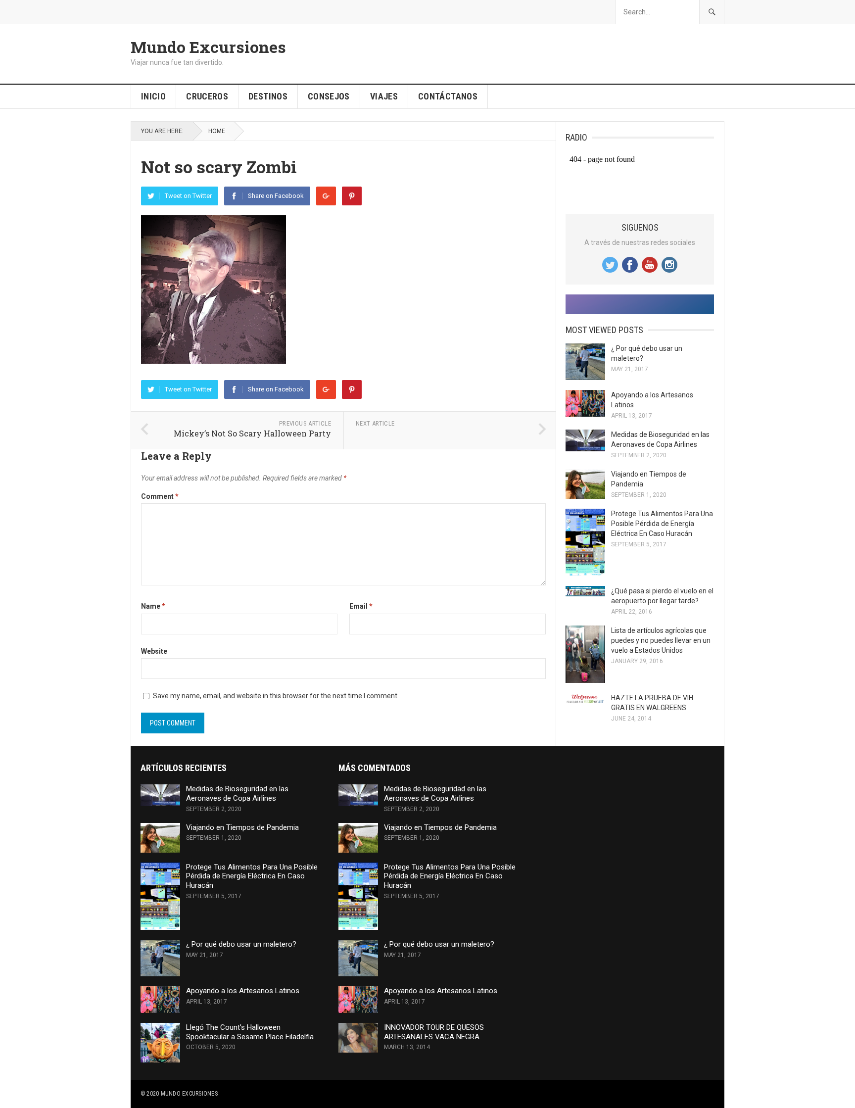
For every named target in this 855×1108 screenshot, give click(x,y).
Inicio (153, 96)
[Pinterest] (352, 196)
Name (153, 606)
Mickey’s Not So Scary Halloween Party (252, 433)
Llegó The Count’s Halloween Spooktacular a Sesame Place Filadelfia (250, 1032)
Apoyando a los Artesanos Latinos (242, 990)
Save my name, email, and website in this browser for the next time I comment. (276, 696)
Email (361, 606)
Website (154, 651)
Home (216, 131)
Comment (160, 496)
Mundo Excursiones (208, 47)
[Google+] (326, 196)
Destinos (267, 96)
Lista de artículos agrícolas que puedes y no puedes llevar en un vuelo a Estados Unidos (661, 640)
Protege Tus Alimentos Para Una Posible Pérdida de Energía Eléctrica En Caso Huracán (662, 523)
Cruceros (207, 96)
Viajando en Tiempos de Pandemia (242, 827)
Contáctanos (447, 96)
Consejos (329, 96)
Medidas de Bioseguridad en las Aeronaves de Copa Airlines (237, 793)
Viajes (384, 96)
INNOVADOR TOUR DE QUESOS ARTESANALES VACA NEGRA (434, 1032)
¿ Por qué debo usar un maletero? (241, 944)
